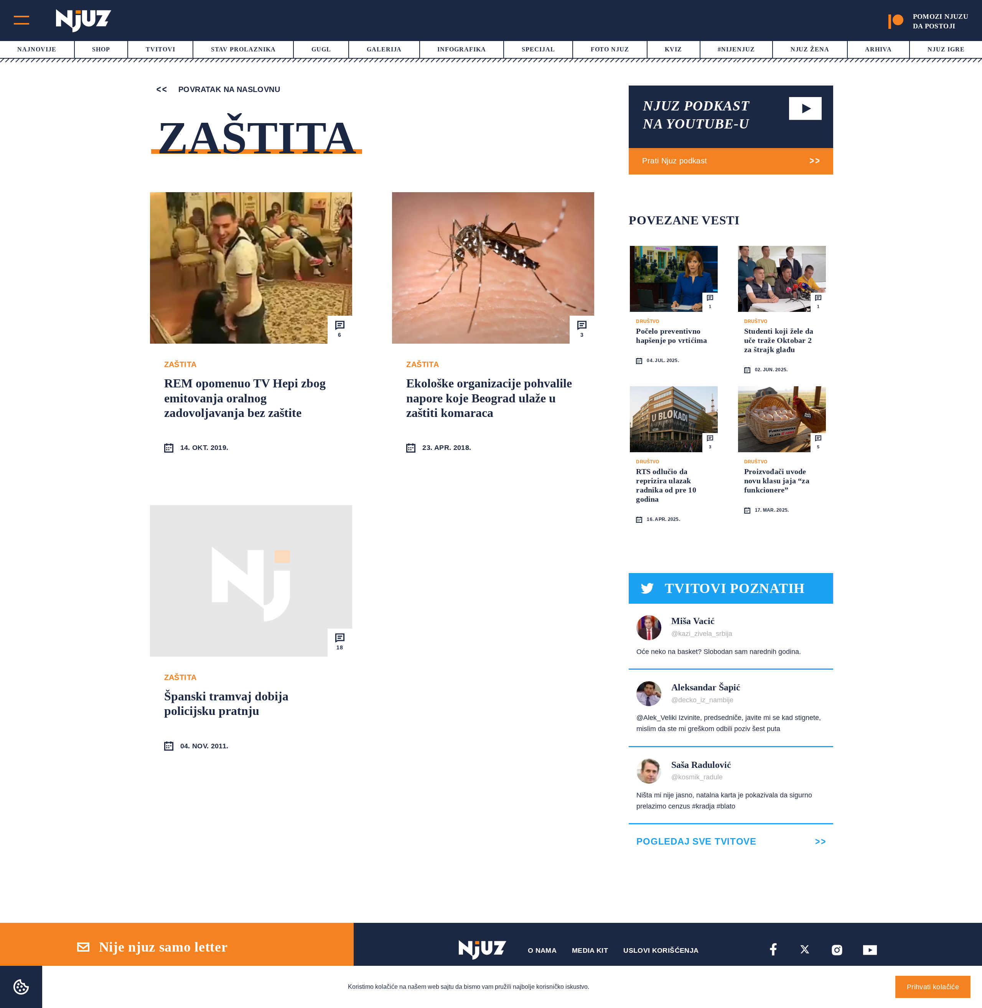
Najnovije (36, 49)
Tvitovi (160, 49)
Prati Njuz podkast (674, 161)
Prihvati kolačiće (933, 987)
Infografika (461, 49)
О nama (542, 950)
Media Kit (590, 950)
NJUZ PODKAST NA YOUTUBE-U (696, 115)
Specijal (538, 49)
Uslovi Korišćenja (661, 950)
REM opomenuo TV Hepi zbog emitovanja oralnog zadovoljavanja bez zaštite (245, 398)
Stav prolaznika (243, 49)
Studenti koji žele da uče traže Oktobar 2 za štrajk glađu (778, 340)
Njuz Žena (810, 49)
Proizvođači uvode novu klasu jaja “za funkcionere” (776, 480)
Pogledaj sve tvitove (696, 841)
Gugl (321, 49)
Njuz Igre (946, 49)
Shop (101, 49)
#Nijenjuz (736, 49)
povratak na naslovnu (228, 89)
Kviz (673, 49)
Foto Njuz (610, 49)
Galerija (384, 49)
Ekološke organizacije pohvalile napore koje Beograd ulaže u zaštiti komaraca (489, 398)
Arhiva (878, 49)
